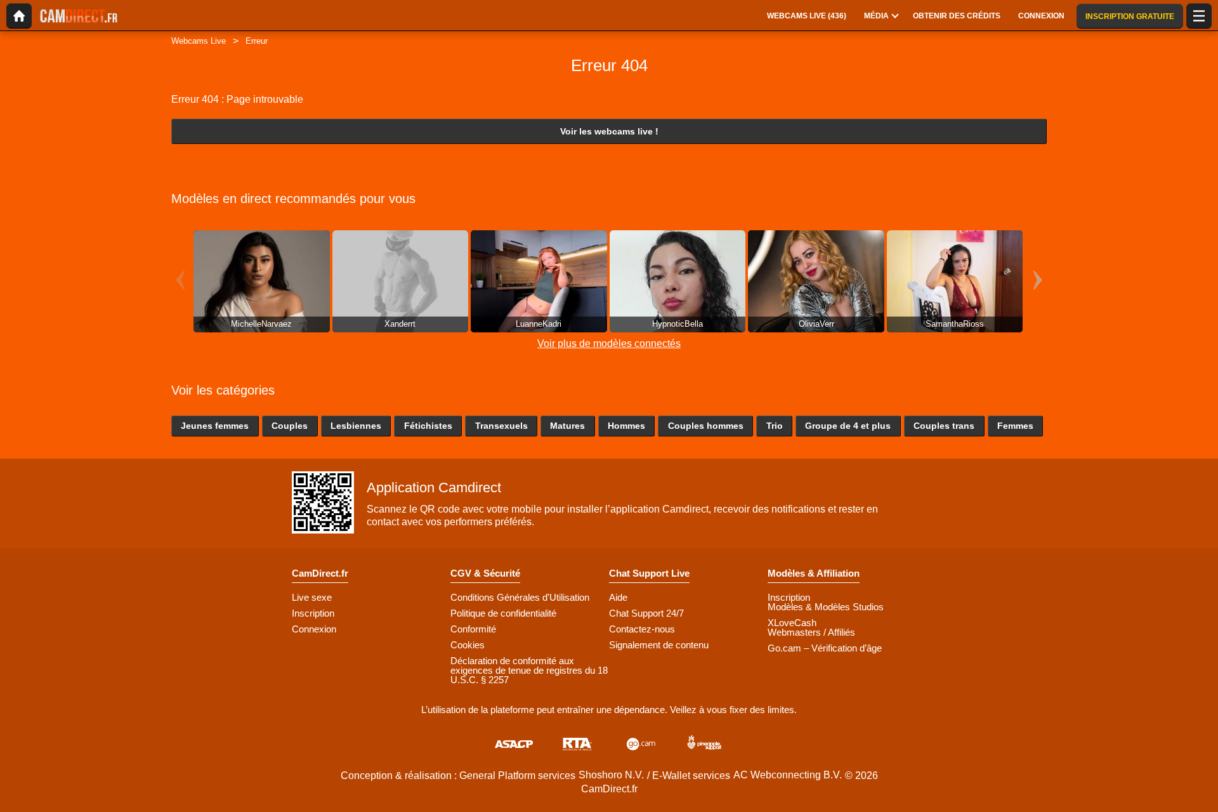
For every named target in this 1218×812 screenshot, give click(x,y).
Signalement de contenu (659, 644)
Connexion (314, 629)
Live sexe (312, 597)
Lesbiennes (356, 426)
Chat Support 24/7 (646, 613)
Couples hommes (705, 426)
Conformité (473, 629)
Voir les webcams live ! (609, 131)
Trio (774, 426)
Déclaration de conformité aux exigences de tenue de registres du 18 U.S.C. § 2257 (529, 670)
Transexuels (501, 426)
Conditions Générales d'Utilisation (519, 597)
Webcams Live (198, 41)
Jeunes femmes (215, 426)
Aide (618, 597)
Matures (567, 426)
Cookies (467, 644)
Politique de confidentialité (503, 613)
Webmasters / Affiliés (811, 632)
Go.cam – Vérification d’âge (825, 648)
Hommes (626, 426)
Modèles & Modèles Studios (826, 606)
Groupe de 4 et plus (848, 426)
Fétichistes (428, 426)
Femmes (1015, 426)
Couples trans (944, 426)
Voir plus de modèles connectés (609, 343)
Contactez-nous (642, 629)
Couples (290, 426)
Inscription (313, 613)
